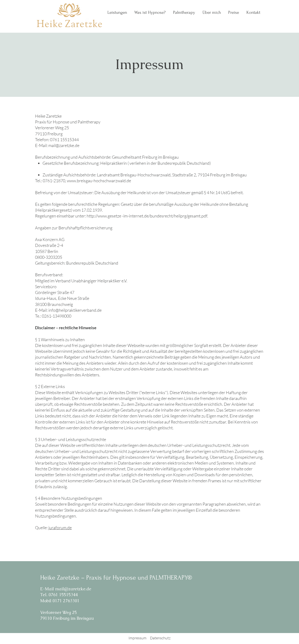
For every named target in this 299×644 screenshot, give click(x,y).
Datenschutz (160, 638)
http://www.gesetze (104, 215)
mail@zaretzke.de (63, 145)
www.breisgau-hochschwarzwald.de (99, 180)
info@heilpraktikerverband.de (75, 310)
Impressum (137, 638)
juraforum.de (60, 527)
